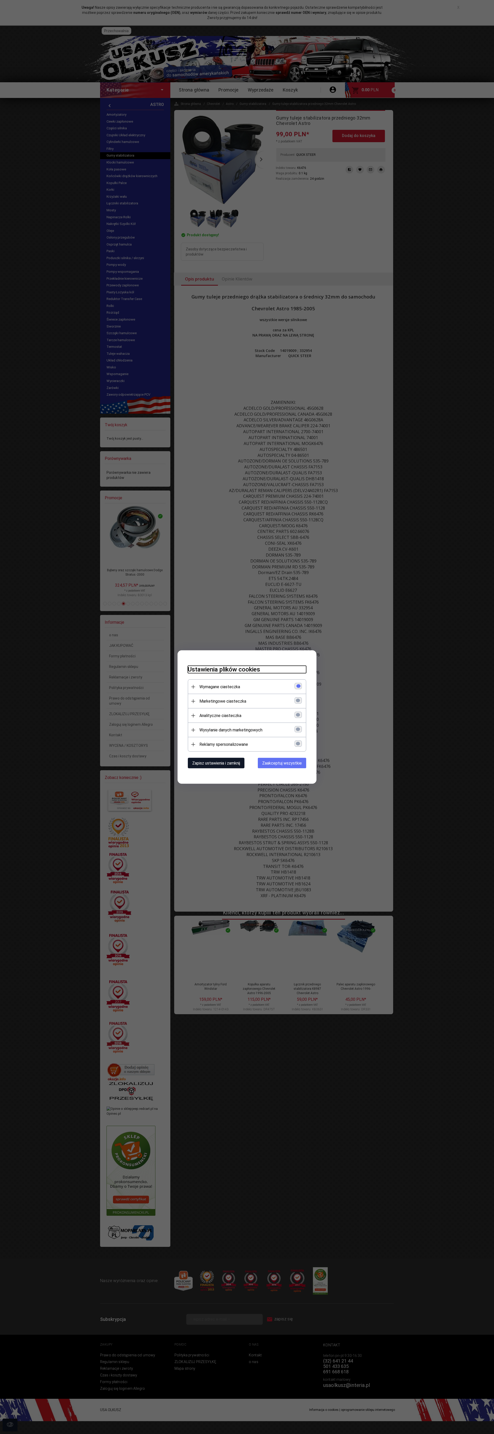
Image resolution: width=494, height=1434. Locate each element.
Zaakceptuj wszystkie (282, 763)
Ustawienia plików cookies (224, 669)
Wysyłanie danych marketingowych (230, 730)
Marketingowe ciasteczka (222, 701)
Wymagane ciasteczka (219, 686)
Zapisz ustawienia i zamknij (216, 763)
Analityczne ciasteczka (220, 715)
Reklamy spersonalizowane (223, 744)
